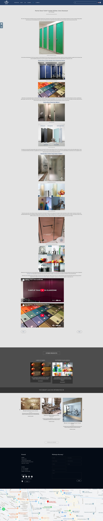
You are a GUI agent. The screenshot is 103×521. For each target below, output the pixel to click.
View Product (62, 382)
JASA (25, 2)
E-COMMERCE (38, 2)
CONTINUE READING (30, 416)
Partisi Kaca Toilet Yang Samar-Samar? (51, 153)
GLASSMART (29, 2)
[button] (27, 481)
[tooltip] (1, 23)
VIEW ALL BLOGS (51, 442)
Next (79, 331)
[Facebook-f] (23, 476)
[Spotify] (32, 476)
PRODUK (21, 2)
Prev (23, 331)
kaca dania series (29, 273)
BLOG (33, 2)
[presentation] (19, 409)
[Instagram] (26, 476)
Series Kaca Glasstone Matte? (51, 102)
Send (79, 480)
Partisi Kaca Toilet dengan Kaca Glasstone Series (51, 60)
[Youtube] (29, 476)
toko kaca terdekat (43, 276)
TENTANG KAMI (16, 2)
